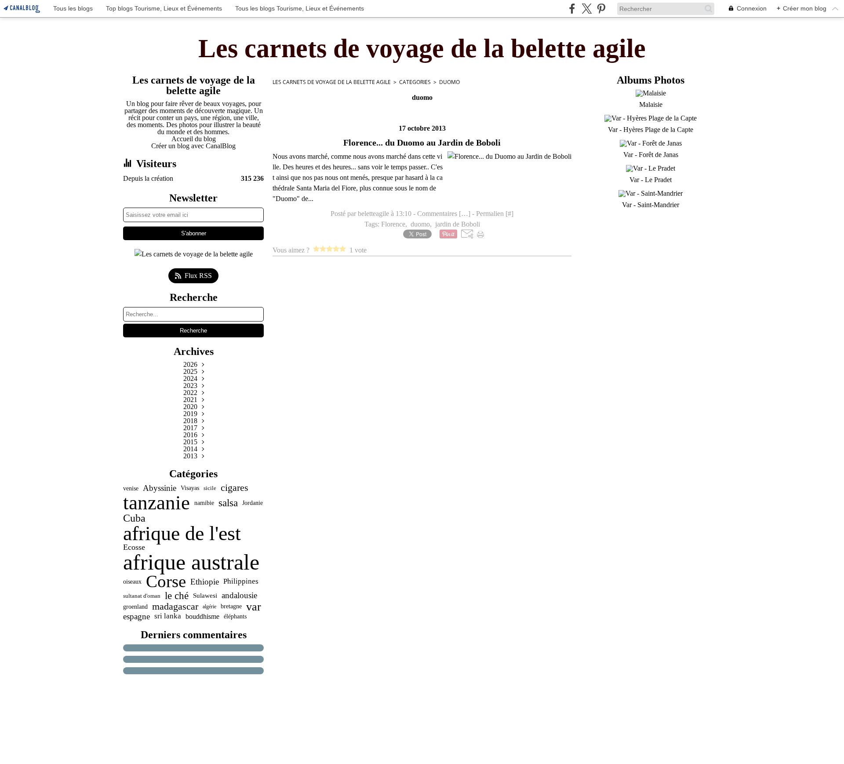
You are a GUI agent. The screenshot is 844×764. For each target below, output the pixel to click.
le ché (177, 596)
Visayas (190, 488)
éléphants (235, 617)
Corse (166, 581)
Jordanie (252, 503)
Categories (415, 82)
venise (130, 488)
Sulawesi (205, 595)
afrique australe (191, 562)
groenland (135, 606)
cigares (234, 488)
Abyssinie (159, 488)
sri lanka (167, 616)
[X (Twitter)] (586, 9)
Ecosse (134, 548)
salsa (228, 503)
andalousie (239, 596)
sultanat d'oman (141, 596)
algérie (209, 606)
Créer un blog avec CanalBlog (193, 146)
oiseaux (132, 582)
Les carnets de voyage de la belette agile (332, 82)
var (253, 606)
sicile (210, 488)
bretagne (231, 606)
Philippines (240, 581)
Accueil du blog (193, 139)
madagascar (175, 606)
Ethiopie (204, 582)
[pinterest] (601, 9)
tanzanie (156, 503)
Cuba (134, 518)
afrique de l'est (182, 533)
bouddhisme (202, 616)
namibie (204, 503)
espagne (136, 616)
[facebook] (572, 9)
